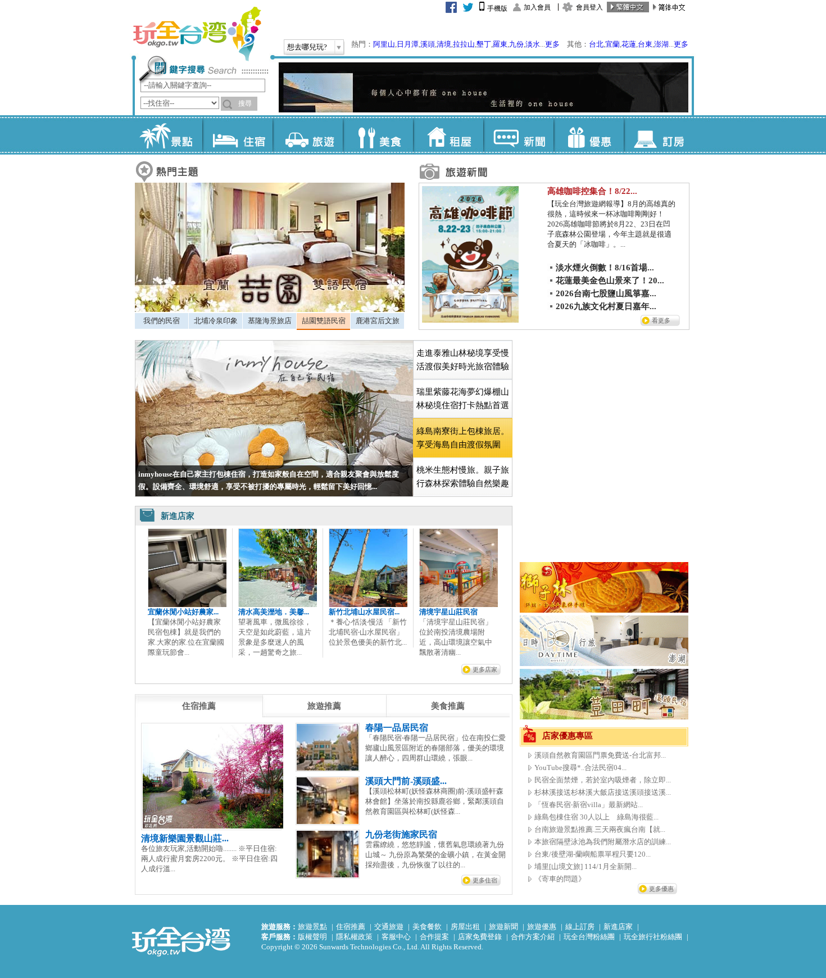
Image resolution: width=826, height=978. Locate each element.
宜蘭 (612, 44)
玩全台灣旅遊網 (196, 33)
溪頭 (427, 44)
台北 (596, 44)
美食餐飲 (427, 926)
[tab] (161, 321)
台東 (645, 44)
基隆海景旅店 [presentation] (270, 320)
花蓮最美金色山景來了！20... (610, 280)
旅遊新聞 (503, 926)
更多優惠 (661, 888)
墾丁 (483, 44)
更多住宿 (485, 880)
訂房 (659, 135)
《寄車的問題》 (560, 879)
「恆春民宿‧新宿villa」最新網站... (588, 804)
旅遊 (308, 135)
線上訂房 (579, 926)
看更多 (661, 320)
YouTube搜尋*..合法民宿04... (580, 767)
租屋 (448, 135)
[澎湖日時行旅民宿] (604, 663)
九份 (516, 44)
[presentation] (198, 706)
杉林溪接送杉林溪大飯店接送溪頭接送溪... (602, 792)
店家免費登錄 (480, 936)
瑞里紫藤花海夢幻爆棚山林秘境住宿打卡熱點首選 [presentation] (462, 398)
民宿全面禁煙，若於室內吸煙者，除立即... (602, 780)
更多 (552, 44)
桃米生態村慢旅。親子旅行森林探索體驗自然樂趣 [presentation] (462, 476)
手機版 (497, 8)
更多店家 (485, 669)
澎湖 (661, 44)
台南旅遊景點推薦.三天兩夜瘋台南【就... (599, 829)
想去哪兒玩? (307, 47)
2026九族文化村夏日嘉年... (606, 306)
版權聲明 (312, 936)
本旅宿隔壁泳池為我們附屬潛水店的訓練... (602, 841)
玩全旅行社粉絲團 (653, 936)
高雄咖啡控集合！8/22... (592, 191)
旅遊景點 (312, 926)
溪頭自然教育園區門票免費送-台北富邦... (600, 755)
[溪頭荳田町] (604, 717)
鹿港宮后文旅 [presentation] (378, 320)
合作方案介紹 (533, 936)
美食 (378, 135)
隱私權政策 (354, 936)
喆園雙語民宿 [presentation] (324, 320)
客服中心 (396, 936)
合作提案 (434, 936)
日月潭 (408, 44)
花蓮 (628, 44)
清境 (444, 44)
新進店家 (618, 926)
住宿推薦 (350, 926)
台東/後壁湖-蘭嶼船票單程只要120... (592, 854)
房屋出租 (465, 926)
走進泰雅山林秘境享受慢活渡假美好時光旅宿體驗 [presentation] (462, 359)
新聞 (518, 135)
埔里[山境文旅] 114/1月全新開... (585, 866)
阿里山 (384, 44)
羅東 (500, 44)
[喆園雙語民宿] (270, 309)
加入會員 (537, 7)
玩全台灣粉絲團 (589, 936)
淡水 (532, 44)
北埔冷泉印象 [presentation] (216, 320)
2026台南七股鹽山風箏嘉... (606, 293)
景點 (167, 135)
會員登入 (589, 7)
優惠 (588, 135)
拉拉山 (464, 44)
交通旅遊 (388, 926)
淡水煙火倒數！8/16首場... (605, 267)
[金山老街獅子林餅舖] (604, 610)
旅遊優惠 (541, 926)
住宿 (237, 135)
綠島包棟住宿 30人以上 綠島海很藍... (596, 817)
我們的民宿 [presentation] (161, 320)
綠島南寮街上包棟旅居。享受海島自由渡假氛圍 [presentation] (462, 438)
